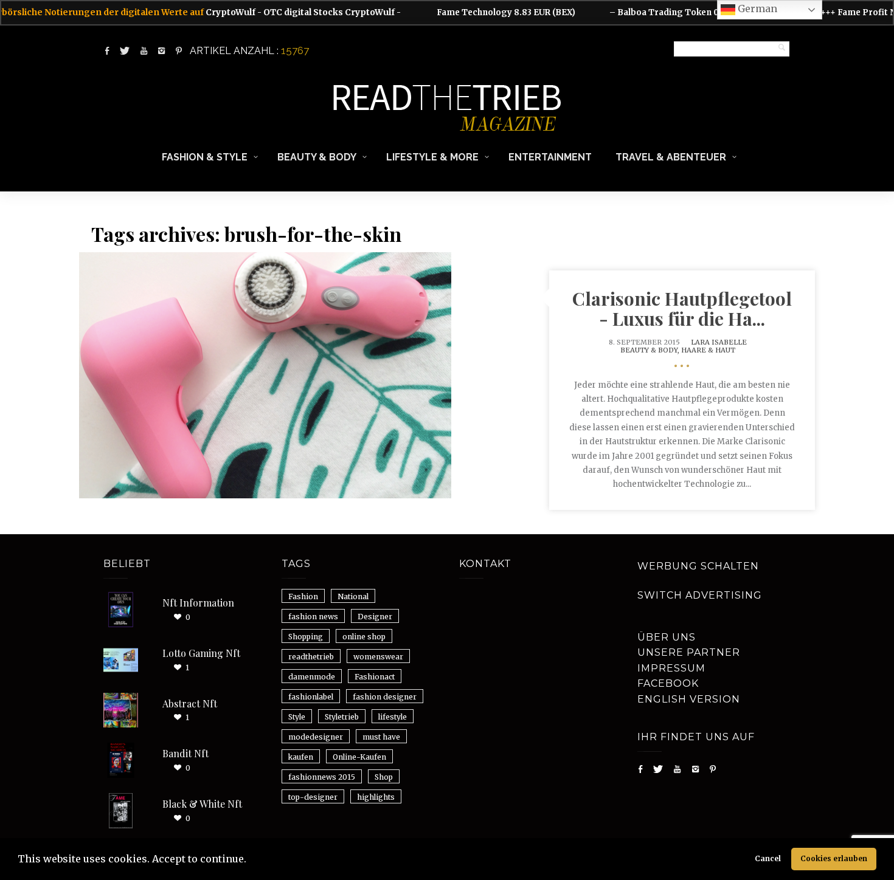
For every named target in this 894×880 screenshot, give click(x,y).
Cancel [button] (768, 858)
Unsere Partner (688, 652)
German (756, 8)
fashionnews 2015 (321, 777)
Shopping (305, 636)
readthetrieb (311, 656)
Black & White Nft (202, 803)
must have (381, 736)
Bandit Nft (185, 753)
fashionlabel (310, 696)
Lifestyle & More (432, 157)
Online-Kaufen (359, 756)
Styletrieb (342, 716)
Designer (375, 616)
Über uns (666, 637)
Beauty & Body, (650, 350)
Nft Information (198, 602)
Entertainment (550, 157)
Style (296, 716)
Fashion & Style (205, 157)
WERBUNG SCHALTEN (698, 566)
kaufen (300, 756)
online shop (364, 636)
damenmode (311, 676)
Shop (384, 777)
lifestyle (392, 716)
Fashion (303, 596)
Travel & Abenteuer (670, 157)
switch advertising (699, 595)
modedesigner (315, 736)
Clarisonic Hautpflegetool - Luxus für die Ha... (682, 308)
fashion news (313, 616)
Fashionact (375, 676)
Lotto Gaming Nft (201, 653)
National (353, 596)
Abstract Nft (189, 703)
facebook (668, 683)
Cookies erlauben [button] (833, 858)
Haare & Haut (708, 350)
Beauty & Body (316, 157)
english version (688, 699)
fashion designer (385, 696)
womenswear (378, 656)
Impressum (671, 668)
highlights (376, 797)
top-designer (313, 797)
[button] (250, 860)
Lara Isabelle (719, 342)
